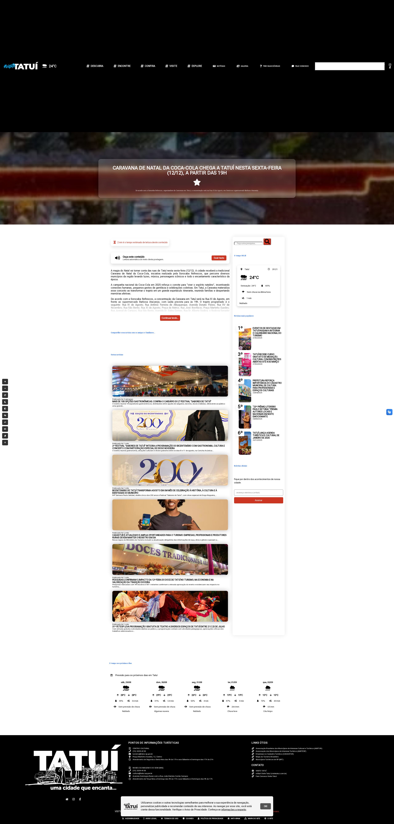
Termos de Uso (171, 818)
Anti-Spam (235, 818)
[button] (345, 32)
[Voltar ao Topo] (5, 442)
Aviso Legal (151, 818)
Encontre (124, 66)
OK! (265, 806)
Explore (197, 66)
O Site (270, 818)
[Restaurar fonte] (5, 395)
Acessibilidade (132, 818)
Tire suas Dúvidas (271, 66)
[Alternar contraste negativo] (5, 422)
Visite (173, 66)
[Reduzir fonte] (5, 388)
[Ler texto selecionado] (5, 429)
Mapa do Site (254, 818)
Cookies (189, 818)
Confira (150, 66)
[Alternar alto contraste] (5, 415)
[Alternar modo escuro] (5, 402)
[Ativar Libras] (5, 436)
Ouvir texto (219, 258)
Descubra (97, 66)
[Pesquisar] (267, 241)
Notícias (221, 66)
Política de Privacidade (212, 818)
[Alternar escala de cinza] (5, 408)
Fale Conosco (302, 66)
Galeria (244, 66)
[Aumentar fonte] (5, 381)
